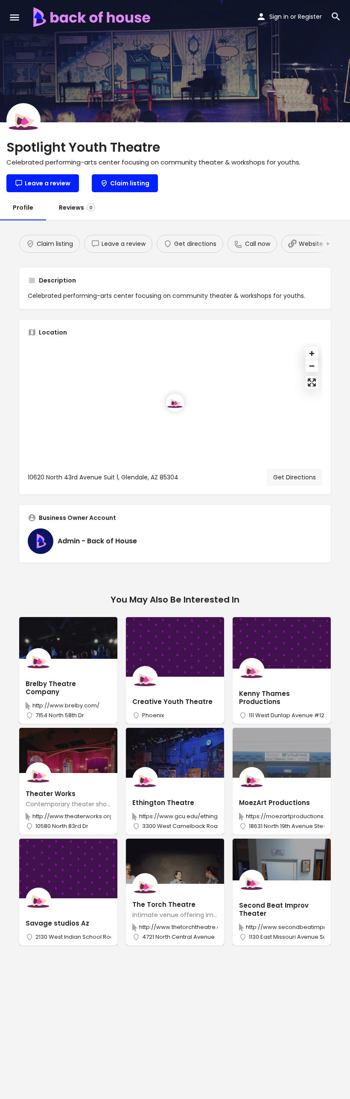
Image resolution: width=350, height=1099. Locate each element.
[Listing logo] (23, 120)
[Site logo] (92, 17)
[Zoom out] (312, 366)
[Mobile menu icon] (14, 17)
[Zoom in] (312, 353)
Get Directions (294, 477)
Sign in (279, 16)
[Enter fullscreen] (312, 382)
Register (310, 16)
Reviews (76, 207)
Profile (23, 207)
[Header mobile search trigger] (335, 16)
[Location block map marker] (175, 403)
